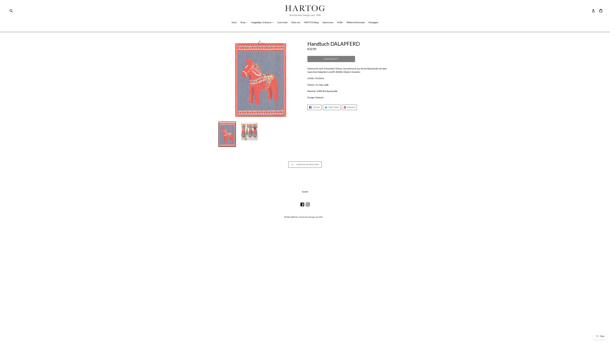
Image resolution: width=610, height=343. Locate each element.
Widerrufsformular (356, 22)
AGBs (340, 22)
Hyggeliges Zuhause (261, 22)
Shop (243, 22)
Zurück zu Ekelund (307, 164)
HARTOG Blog (311, 22)
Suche (305, 191)
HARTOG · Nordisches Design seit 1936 (306, 217)
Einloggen (373, 22)
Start (234, 22)
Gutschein (282, 22)
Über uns (295, 22)
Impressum (327, 22)
